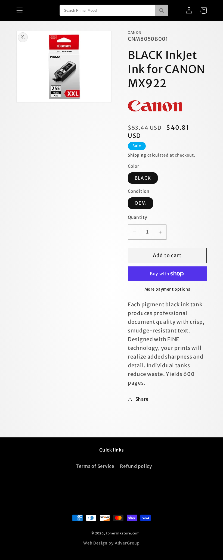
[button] (20, 10)
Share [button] (141, 399)
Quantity (137, 217)
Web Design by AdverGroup (111, 543)
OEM (140, 203)
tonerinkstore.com (123, 533)
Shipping (137, 155)
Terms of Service (95, 466)
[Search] (161, 10)
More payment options (167, 289)
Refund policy (136, 466)
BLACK (143, 178)
